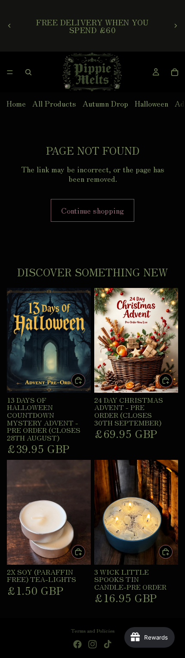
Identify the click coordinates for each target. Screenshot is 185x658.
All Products (54, 103)
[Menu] (10, 72)
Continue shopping (92, 210)
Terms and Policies (92, 630)
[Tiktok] (107, 644)
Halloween (151, 103)
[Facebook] (77, 644)
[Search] (28, 72)
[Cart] (174, 72)
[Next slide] (175, 25)
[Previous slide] (9, 25)
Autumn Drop (105, 103)
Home (16, 103)
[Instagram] (92, 644)
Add (85, 380)
